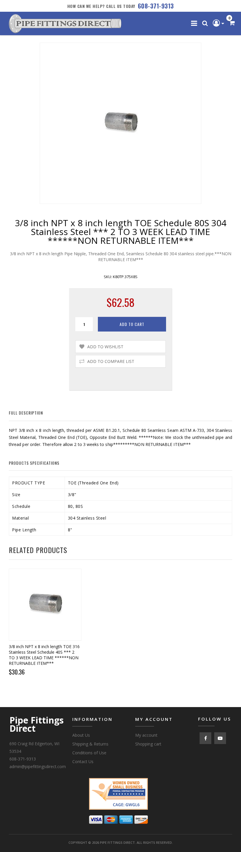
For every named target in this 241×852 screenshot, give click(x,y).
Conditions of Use (89, 752)
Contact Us (82, 761)
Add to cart (132, 324)
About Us (81, 735)
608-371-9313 (156, 5)
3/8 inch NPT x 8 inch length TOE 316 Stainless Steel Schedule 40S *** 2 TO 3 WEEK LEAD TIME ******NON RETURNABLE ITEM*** (44, 655)
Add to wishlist (105, 346)
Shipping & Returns (90, 744)
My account (146, 735)
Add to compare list (110, 361)
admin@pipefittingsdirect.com (37, 766)
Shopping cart (148, 744)
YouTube (220, 738)
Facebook (205, 738)
